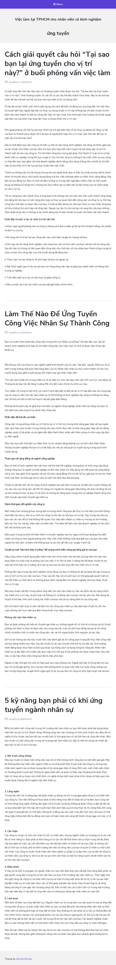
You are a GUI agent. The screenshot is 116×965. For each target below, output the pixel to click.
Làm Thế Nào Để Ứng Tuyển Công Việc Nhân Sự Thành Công (57, 318)
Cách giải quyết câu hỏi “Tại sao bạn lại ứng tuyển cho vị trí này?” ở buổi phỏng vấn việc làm (57, 63)
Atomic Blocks (24, 959)
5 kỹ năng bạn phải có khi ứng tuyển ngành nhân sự (53, 705)
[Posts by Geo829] (7, 82)
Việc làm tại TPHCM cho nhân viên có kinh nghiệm (58, 19)
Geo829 (13, 82)
